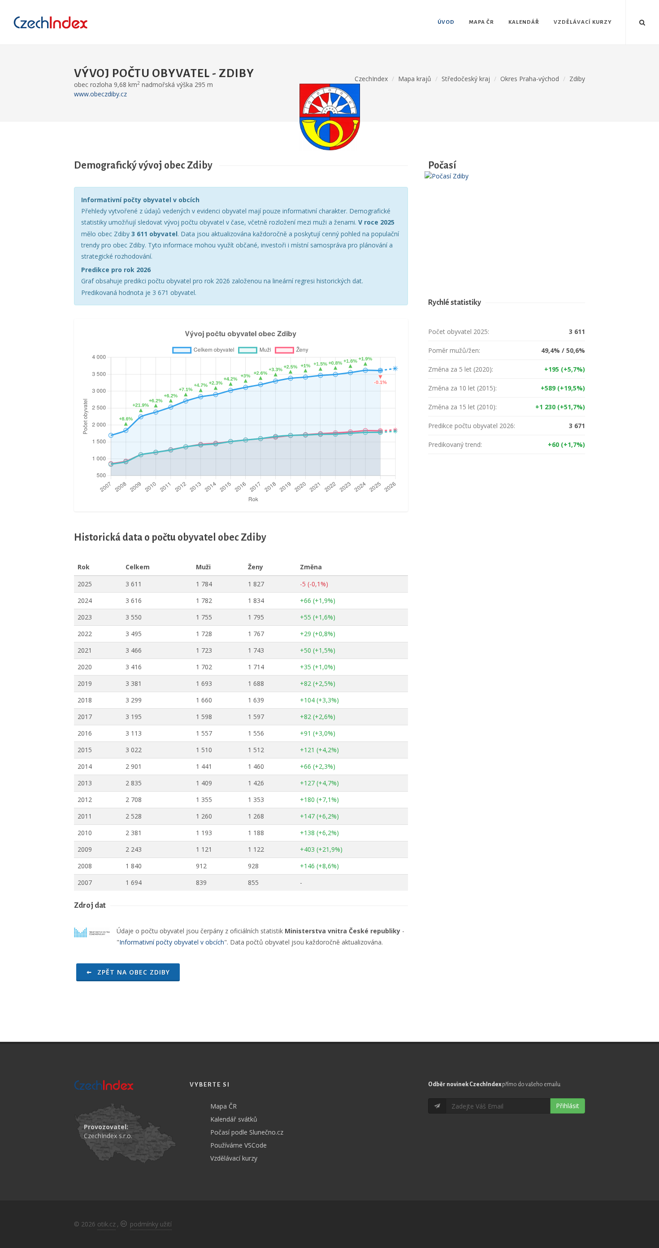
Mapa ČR (223, 1106)
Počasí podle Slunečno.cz (246, 1132)
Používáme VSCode (238, 1145)
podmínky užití (151, 1224)
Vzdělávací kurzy (233, 1158)
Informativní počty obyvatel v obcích (171, 942)
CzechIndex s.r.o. (108, 1135)
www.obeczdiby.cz (100, 94)
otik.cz (106, 1224)
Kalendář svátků (233, 1119)
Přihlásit (567, 1105)
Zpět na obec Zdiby (132, 972)
